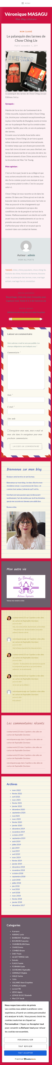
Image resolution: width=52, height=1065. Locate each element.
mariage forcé (18, 281)
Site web (11, 418)
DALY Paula (16, 954)
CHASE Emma (17, 947)
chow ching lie (39, 270)
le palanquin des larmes (21, 277)
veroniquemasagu (19, 639)
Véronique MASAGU (26, 14)
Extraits (15, 960)
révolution (30, 281)
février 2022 (17, 794)
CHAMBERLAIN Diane (21, 944)
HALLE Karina (17, 976)
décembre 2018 (18, 867)
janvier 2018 (17, 902)
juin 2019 (15, 848)
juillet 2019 (16, 845)
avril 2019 (16, 854)
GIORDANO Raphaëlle (21, 970)
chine (15, 270)
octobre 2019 (17, 835)
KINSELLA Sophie (19, 986)
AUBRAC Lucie (18, 934)
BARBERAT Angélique (21, 938)
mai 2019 (16, 851)
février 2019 (17, 861)
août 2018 (16, 880)
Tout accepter (25, 1053)
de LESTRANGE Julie (20, 957)
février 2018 (17, 899)
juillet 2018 (16, 883)
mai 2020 (16, 816)
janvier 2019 (17, 864)
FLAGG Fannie (17, 963)
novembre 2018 (18, 870)
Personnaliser (25, 1039)
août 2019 (16, 841)
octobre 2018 (17, 873)
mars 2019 (16, 857)
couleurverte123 (19, 618)
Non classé (26, 32)
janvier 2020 (17, 825)
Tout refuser (25, 1046)
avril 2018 (16, 893)
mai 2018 (16, 889)
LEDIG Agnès (17, 992)
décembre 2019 (18, 829)
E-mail (11, 407)
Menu (27, 3)
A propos (15, 931)
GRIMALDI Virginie (19, 973)
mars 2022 (16, 790)
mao (34, 277)
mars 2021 (16, 800)
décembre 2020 (18, 809)
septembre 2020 (18, 813)
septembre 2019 (18, 838)
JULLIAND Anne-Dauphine (22, 982)
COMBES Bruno (18, 951)
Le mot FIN (16, 989)
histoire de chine (12, 273)
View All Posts (26, 260)
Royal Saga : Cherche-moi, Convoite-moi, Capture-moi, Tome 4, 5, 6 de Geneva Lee (26, 296)
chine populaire (25, 270)
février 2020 (17, 822)
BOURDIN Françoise (20, 941)
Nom (10, 395)
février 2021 (17, 803)
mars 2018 (16, 896)
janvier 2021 (17, 806)
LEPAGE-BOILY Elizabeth (22, 995)
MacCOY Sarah (18, 998)
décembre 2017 (18, 905)
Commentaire (14, 352)
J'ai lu (14, 979)
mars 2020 (16, 819)
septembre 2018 (18, 876)
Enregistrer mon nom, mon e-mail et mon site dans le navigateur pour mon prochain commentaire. (25, 434)
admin (31, 255)
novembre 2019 (18, 832)
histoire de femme (29, 273)
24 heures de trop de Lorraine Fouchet (26, 310)
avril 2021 (16, 797)
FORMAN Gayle (18, 966)
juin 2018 (15, 886)
